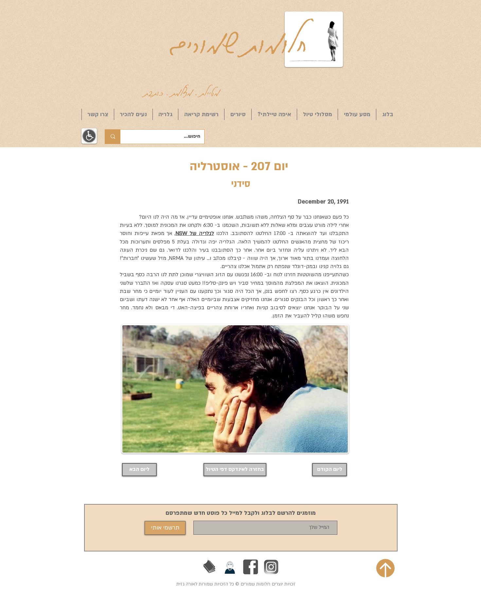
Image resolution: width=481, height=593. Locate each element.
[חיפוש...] (112, 137)
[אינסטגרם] (271, 567)
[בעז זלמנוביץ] (209, 567)
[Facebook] (250, 567)
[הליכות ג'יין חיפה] (230, 567)
